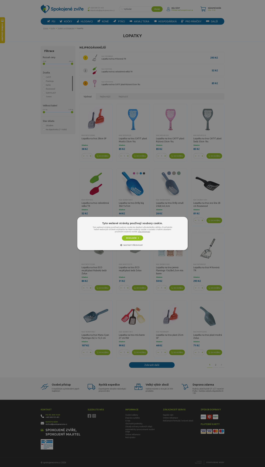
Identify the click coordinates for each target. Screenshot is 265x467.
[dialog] (132, 233)
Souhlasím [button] (131, 238)
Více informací (144, 231)
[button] (132, 245)
